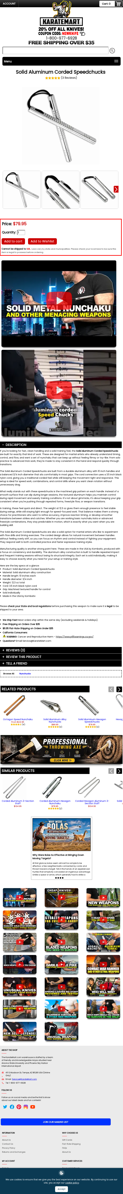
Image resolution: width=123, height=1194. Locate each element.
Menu (8, 61)
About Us (6, 1140)
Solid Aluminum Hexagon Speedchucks (92, 720)
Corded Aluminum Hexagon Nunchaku (55, 802)
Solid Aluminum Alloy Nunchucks (54, 720)
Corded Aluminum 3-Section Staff (18, 802)
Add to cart (13, 241)
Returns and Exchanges (13, 1152)
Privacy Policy (8, 1148)
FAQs (64, 1148)
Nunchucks (25, 673)
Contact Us (7, 1144)
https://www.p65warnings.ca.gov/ (75, 636)
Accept (62, 1189)
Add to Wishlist (42, 241)
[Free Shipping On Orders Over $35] (61, 44)
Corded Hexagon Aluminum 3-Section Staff (92, 802)
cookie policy (72, 1182)
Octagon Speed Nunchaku (18, 719)
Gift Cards (67, 1140)
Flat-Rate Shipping (71, 1144)
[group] (17, 709)
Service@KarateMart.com (24, 1079)
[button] (116, 189)
